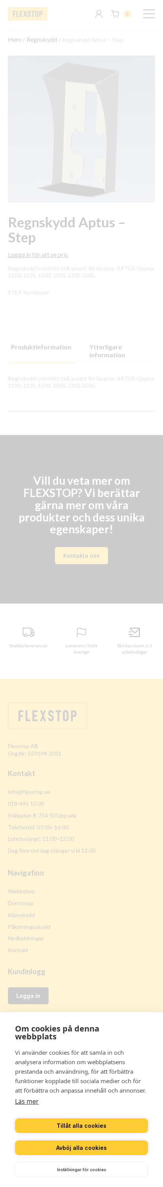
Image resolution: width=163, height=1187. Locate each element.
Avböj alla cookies (81, 1147)
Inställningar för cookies (81, 1169)
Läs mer (27, 1101)
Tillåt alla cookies (81, 1125)
